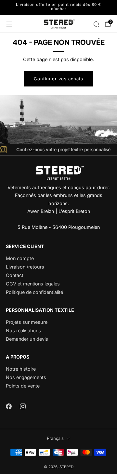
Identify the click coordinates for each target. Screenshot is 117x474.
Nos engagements (26, 377)
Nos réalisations (23, 330)
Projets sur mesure (26, 322)
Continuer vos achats (58, 78)
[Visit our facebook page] (9, 406)
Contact (14, 275)
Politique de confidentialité (34, 292)
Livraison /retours (25, 267)
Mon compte (20, 258)
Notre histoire (21, 369)
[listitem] (58, 8)
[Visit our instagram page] (23, 406)
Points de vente (23, 385)
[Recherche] (96, 24)
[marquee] (58, 149)
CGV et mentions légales (33, 283)
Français (55, 438)
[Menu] (9, 24)
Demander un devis (27, 339)
